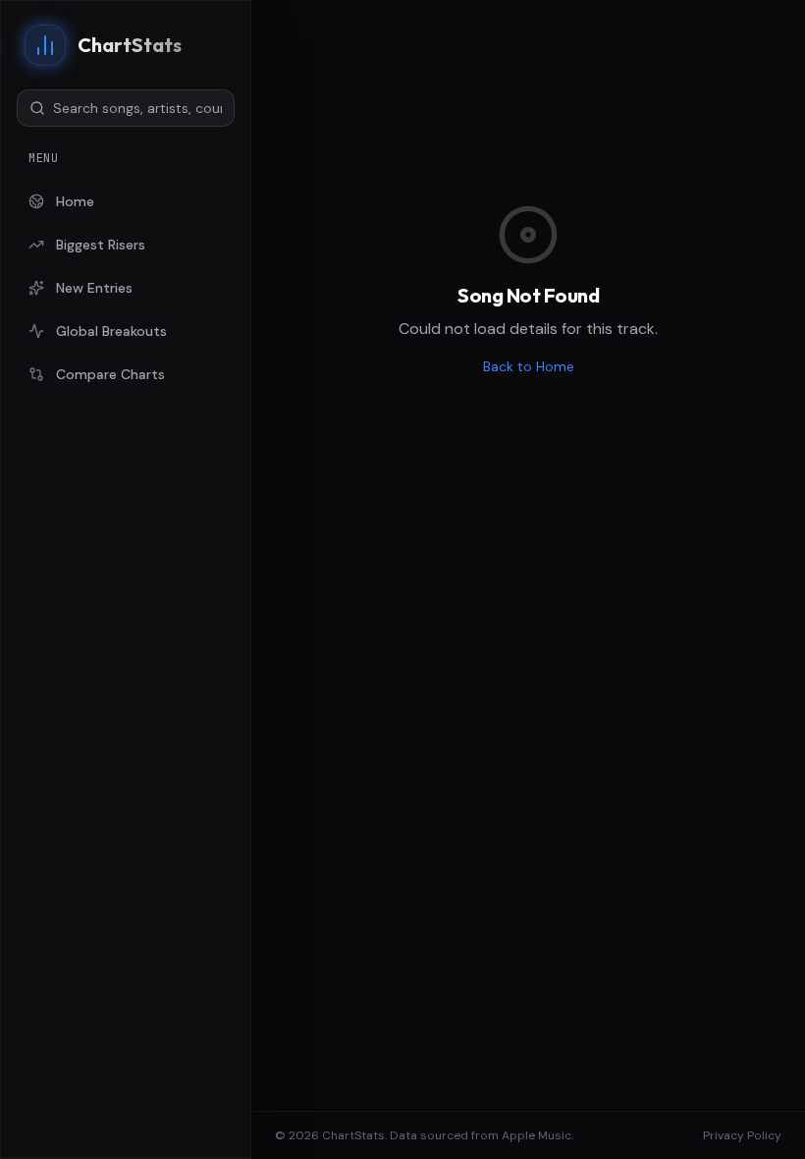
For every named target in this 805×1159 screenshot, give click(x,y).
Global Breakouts (111, 331)
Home (75, 201)
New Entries (94, 288)
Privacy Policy (742, 1135)
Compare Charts (110, 374)
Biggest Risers (100, 244)
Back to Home (528, 366)
